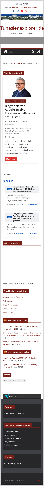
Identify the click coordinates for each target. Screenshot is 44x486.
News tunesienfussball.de (17, 352)
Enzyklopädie (10, 441)
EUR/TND (20, 284)
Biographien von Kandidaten (15, 101)
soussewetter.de (11, 431)
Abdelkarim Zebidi (13, 128)
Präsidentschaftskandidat (21, 131)
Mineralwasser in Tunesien (13, 297)
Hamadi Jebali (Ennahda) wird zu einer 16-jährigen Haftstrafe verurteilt (24, 189)
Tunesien (19, 204)
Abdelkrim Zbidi (25, 128)
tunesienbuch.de (11, 435)
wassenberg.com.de (12, 463)
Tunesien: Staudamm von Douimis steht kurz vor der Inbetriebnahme (24, 8)
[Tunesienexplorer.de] (5, 52)
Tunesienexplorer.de (22, 28)
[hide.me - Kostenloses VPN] (22, 395)
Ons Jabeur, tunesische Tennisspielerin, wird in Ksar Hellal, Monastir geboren (23, 217)
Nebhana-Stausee (9, 309)
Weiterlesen (32, 204)
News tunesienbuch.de (16, 320)
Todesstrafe (7, 301)
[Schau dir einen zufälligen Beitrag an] (38, 52)
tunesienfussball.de (12, 438)
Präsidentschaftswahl (12, 133)
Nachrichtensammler (13, 445)
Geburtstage (20, 234)
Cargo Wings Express (11, 305)
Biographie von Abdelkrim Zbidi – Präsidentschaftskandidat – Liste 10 (20, 111)
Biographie (8, 131)
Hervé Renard (8, 313)
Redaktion (25, 121)
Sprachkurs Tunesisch (14, 413)
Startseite (18, 63)
